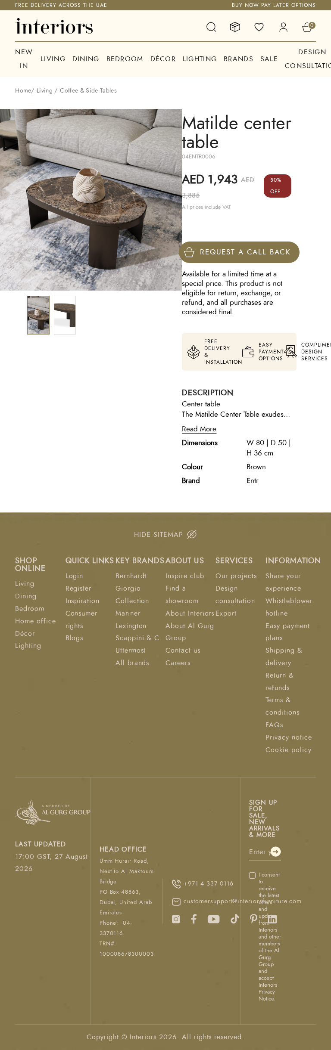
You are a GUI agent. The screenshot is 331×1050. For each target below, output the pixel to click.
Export (226, 613)
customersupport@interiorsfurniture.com (237, 901)
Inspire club (185, 576)
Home (23, 91)
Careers (178, 663)
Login (75, 576)
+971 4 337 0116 (208, 884)
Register (79, 588)
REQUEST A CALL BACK (245, 252)
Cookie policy (288, 749)
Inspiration (83, 601)
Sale (269, 59)
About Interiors (190, 613)
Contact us (183, 650)
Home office (35, 621)
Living (53, 59)
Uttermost (131, 650)
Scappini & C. (139, 638)
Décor (163, 59)
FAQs (274, 725)
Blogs (75, 638)
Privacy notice (288, 737)
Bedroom (125, 59)
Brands (238, 59)
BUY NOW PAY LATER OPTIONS (274, 5)
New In (24, 59)
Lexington (131, 626)
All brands (133, 663)
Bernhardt (131, 576)
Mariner (128, 613)
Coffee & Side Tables (88, 91)
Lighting (200, 59)
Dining (86, 59)
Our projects (236, 576)
